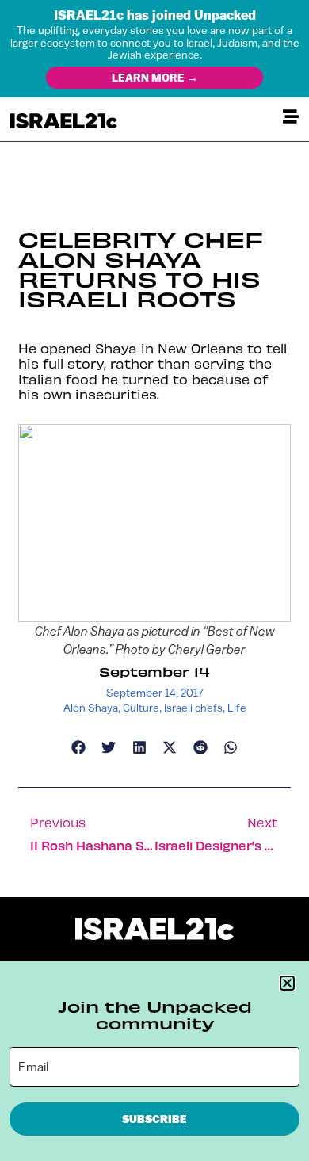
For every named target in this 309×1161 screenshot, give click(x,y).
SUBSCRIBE (154, 1119)
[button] (287, 983)
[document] (154, 580)
